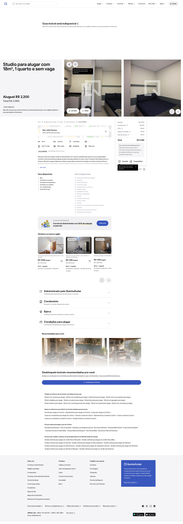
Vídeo (86, 111)
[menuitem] (100, 4)
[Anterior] (172, 111)
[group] (51, 254)
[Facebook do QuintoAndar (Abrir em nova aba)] (143, 506)
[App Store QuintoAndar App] (150, 514)
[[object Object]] (90, 70)
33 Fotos (74, 111)
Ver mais (43, 167)
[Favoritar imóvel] (75, 64)
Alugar (99, 3)
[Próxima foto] (60, 245)
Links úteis (151, 3)
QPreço (130, 3)
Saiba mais (102, 223)
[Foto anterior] (41, 245)
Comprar (109, 3)
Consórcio (141, 3)
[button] (74, 292)
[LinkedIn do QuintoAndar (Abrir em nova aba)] (154, 506)
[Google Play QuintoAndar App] (138, 514)
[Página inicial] (6, 3)
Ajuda (162, 3)
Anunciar (120, 3)
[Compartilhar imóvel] (69, 64)
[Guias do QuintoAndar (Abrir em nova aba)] (150, 506)
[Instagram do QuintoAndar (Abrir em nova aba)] (147, 506)
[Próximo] (178, 111)
